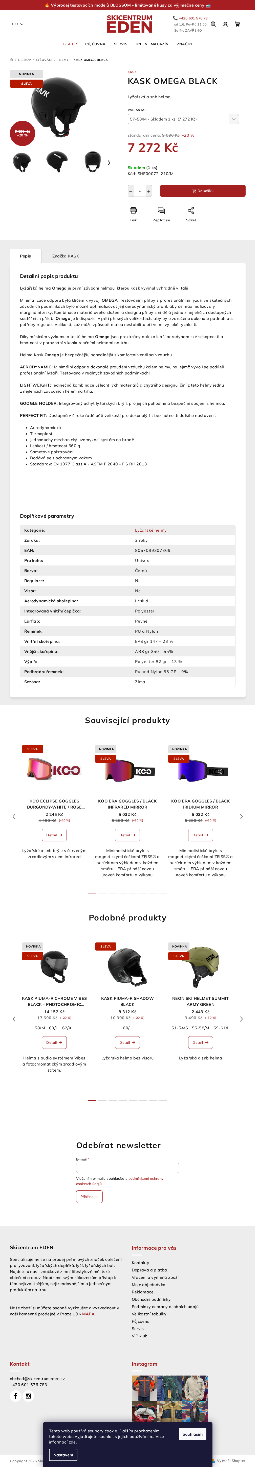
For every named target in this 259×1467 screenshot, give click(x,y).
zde (72, 1442)
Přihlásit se (89, 1196)
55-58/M (200, 1027)
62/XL (68, 1027)
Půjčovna (141, 1321)
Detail (51, 835)
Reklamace (143, 1291)
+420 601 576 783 (28, 1384)
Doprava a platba (149, 1269)
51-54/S (179, 1027)
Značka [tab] (65, 255)
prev (14, 817)
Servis (138, 1328)
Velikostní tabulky (149, 1313)
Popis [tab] (25, 255)
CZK (15, 24)
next (242, 817)
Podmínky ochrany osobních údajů (165, 1306)
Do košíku (205, 190)
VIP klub (140, 1335)
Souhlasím (193, 1434)
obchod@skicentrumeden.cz (37, 1378)
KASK (132, 72)
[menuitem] (70, 44)
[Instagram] (28, 1396)
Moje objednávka (149, 1284)
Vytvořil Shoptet (231, 1460)
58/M (40, 1027)
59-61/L (221, 1027)
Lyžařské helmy (151, 530)
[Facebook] (15, 1396)
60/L (53, 1027)
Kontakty (140, 1262)
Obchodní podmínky (151, 1299)
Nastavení (63, 1454)
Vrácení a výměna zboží (155, 1277)
